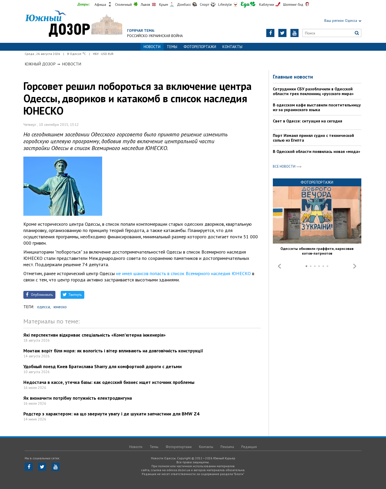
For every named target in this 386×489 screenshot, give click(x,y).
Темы (172, 46)
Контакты (232, 46)
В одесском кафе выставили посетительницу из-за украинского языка (317, 107)
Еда (248, 5)
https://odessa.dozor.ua (73, 24)
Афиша (100, 4)
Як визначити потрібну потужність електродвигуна (77, 398)
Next (354, 266)
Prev (279, 266)
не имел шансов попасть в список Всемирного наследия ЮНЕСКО (183, 273)
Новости (71, 63)
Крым (163, 4)
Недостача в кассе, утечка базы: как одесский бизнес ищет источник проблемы (108, 382)
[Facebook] (270, 33)
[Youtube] (294, 33)
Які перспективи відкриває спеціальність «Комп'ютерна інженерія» (94, 335)
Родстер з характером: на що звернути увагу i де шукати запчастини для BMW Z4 (111, 414)
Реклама (227, 446)
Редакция (249, 446)
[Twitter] (282, 33)
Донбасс (184, 4)
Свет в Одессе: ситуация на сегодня (307, 120)
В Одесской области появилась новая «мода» (316, 151)
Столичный (123, 4)
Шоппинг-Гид (293, 4)
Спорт (204, 4)
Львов (145, 4)
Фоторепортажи (200, 46)
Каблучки (266, 4)
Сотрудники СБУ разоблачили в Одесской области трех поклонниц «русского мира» (313, 91)
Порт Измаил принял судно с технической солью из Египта (313, 138)
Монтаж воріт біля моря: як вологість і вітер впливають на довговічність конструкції (113, 351)
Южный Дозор (40, 63)
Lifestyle (225, 4)
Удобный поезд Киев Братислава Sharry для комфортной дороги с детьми (102, 366)
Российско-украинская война (155, 35)
